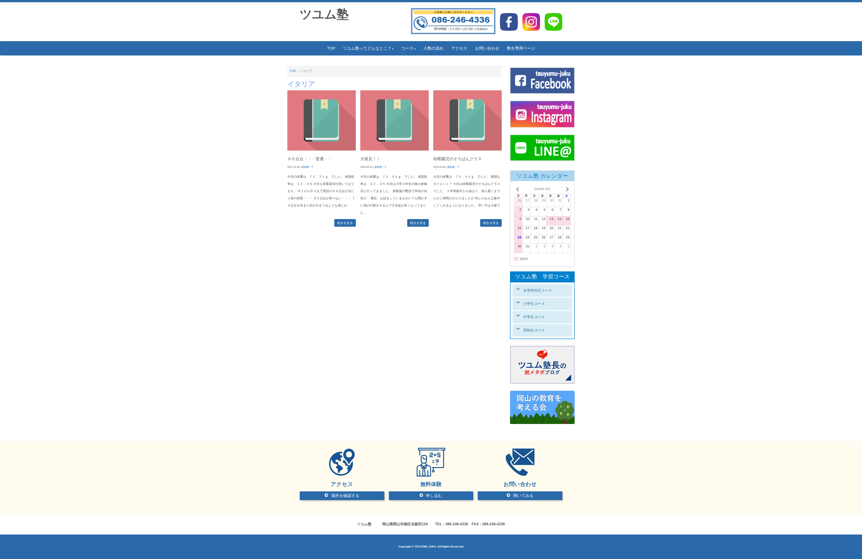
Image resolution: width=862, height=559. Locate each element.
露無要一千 (307, 167)
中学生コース (534, 317)
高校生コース (534, 330)
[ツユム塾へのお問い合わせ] (453, 33)
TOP (293, 71)
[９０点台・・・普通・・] (321, 149)
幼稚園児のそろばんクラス (457, 159)
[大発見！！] (394, 149)
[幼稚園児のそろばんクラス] (467, 149)
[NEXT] (566, 189)
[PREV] (518, 189)
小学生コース (534, 304)
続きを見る (345, 223)
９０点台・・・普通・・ (309, 159)
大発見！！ (370, 159)
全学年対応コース (537, 290)
